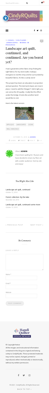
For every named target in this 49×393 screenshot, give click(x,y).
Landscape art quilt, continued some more (23, 204)
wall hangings (13, 129)
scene (30, 124)
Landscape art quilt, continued (18, 189)
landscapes (21, 124)
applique (10, 124)
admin (33, 137)
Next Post (36, 225)
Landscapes (12, 42)
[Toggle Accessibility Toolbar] (6, 18)
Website (8, 292)
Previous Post (15, 225)
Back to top (24, 389)
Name (8, 274)
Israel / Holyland (17, 40)
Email (8, 283)
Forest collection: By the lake (17, 197)
